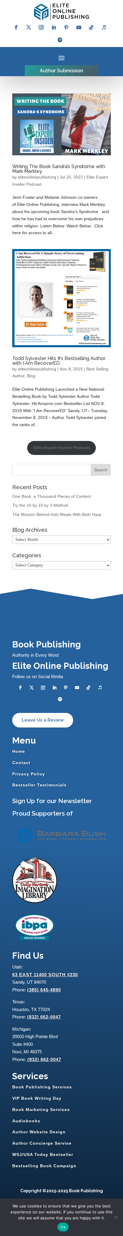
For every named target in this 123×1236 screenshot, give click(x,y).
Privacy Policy (28, 774)
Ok (63, 1227)
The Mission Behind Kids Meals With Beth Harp (56, 514)
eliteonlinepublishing (37, 177)
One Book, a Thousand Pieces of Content (51, 496)
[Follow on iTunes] (104, 27)
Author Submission (61, 70)
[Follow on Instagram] (41, 27)
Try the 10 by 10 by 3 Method (40, 505)
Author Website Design (39, 1131)
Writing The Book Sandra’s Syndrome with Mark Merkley (58, 169)
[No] (116, 1217)
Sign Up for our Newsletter (52, 801)
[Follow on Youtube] (79, 27)
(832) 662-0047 (44, 1016)
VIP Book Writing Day (36, 1098)
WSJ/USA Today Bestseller (42, 1154)
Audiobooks (26, 1120)
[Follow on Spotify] (60, 40)
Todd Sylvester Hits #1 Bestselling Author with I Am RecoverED (58, 361)
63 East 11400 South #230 (45, 974)
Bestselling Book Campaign (44, 1165)
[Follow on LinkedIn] (54, 27)
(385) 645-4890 (44, 989)
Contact (21, 762)
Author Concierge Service (42, 1143)
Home (18, 751)
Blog (31, 375)
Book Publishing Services (42, 1087)
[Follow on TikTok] (91, 27)
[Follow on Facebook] (16, 27)
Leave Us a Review (43, 720)
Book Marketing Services (41, 1109)
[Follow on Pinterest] (66, 27)
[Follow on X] (28, 27)
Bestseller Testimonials (39, 785)
